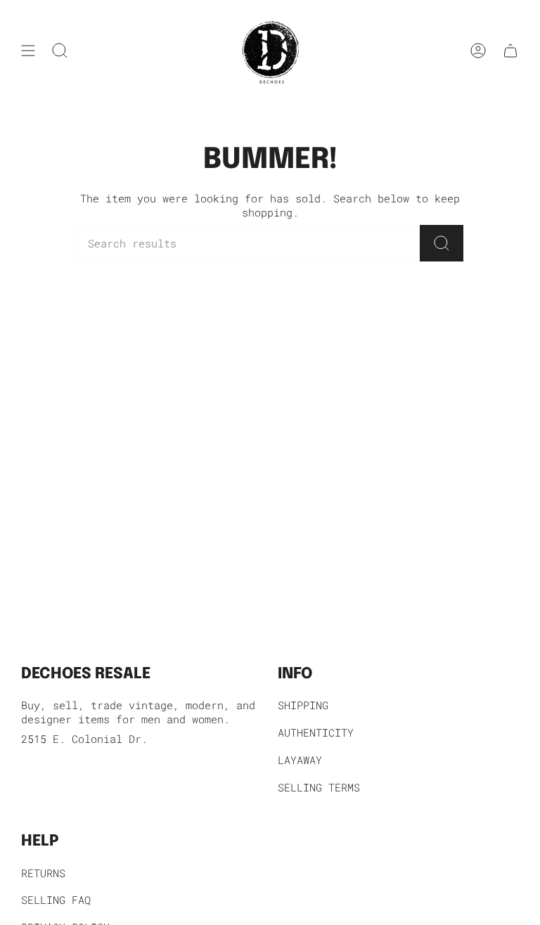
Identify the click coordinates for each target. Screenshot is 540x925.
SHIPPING (303, 705)
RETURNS (43, 873)
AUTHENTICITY (316, 732)
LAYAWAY (300, 760)
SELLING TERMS (319, 787)
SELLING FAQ (56, 900)
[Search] (441, 243)
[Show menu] (28, 50)
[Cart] (510, 50)
